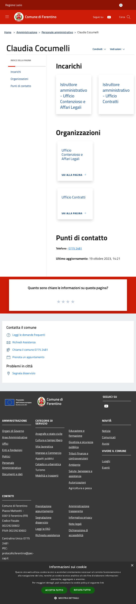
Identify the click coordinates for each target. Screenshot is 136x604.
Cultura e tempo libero (48, 440)
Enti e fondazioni (12, 450)
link (102, 582)
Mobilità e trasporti (46, 475)
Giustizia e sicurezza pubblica (81, 444)
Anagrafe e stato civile (48, 434)
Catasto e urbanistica (48, 464)
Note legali (75, 524)
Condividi (98, 49)
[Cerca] (128, 17)
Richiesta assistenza (47, 535)
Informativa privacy (80, 517)
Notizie (106, 431)
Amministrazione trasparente (79, 508)
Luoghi (106, 461)
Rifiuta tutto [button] (82, 589)
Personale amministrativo (57, 32)
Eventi (106, 467)
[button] (68, 598)
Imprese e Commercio (48, 453)
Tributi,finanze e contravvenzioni (78, 455)
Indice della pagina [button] (21, 60)
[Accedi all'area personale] (121, 5)
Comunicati (109, 437)
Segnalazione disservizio (43, 520)
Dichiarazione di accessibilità (78, 532)
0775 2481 (75, 248)
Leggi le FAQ (42, 529)
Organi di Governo (13, 431)
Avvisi (105, 443)
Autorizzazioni (77, 482)
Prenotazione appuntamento (44, 508)
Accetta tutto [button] (54, 590)
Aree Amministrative (14, 437)
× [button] (132, 565)
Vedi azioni (116, 49)
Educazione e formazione (76, 433)
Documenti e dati (12, 474)
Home (7, 32)
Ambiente (74, 465)
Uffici (5, 443)
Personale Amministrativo (11, 465)
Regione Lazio (13, 5)
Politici (6, 456)
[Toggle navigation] (7, 17)
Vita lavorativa (44, 446)
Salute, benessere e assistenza (80, 473)
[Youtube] (107, 17)
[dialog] (68, 583)
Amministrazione (26, 32)
